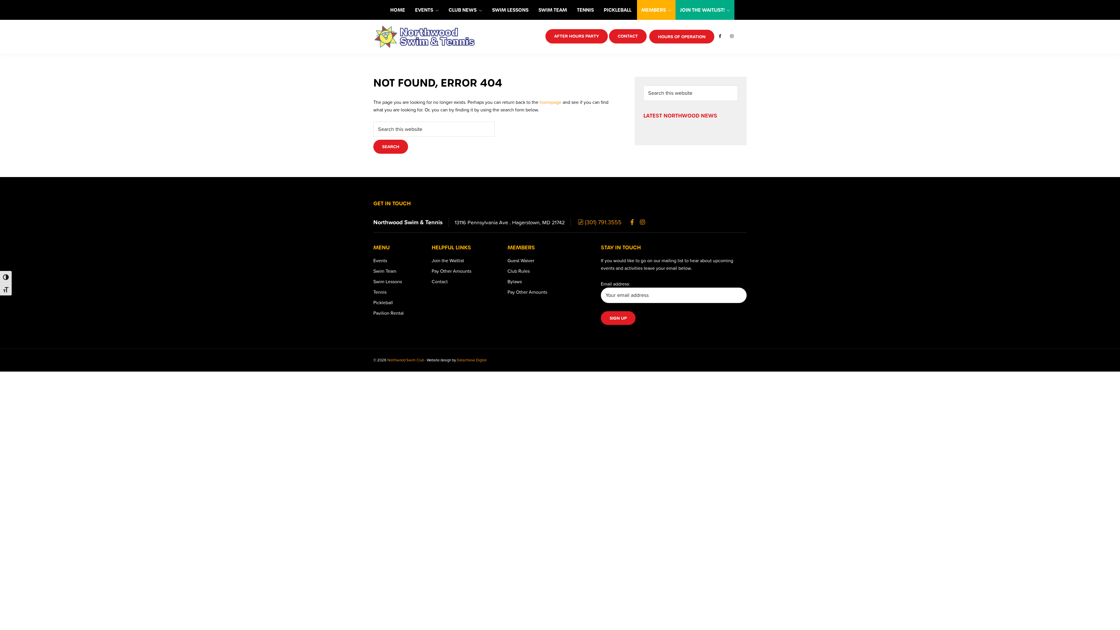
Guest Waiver (521, 260)
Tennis (379, 292)
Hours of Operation (682, 37)
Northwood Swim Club (405, 360)
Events (380, 260)
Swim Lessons (387, 281)
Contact (440, 281)
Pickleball (383, 302)
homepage (550, 102)
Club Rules (519, 271)
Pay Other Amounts (451, 271)
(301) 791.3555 (602, 222)
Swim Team (384, 271)
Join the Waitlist (448, 260)
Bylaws (515, 281)
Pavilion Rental (388, 313)
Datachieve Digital (472, 360)
